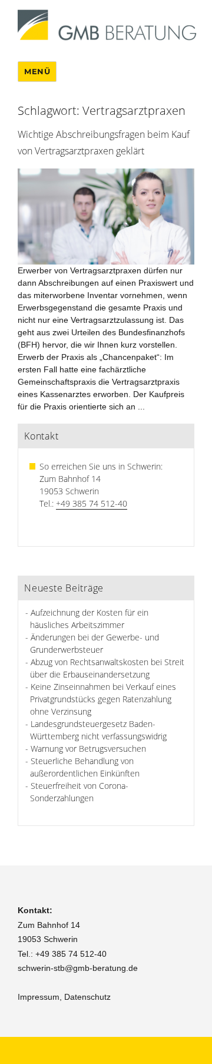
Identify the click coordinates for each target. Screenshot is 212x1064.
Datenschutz (87, 997)
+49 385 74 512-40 (91, 503)
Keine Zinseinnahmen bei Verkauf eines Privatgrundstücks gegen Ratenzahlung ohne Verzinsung (103, 699)
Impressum (38, 997)
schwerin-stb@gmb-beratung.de (78, 968)
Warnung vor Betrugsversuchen (88, 748)
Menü (37, 71)
